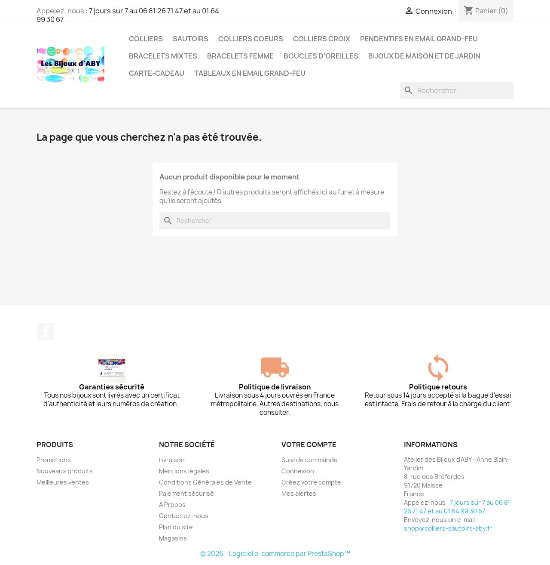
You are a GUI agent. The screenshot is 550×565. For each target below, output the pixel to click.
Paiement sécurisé (186, 493)
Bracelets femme (240, 56)
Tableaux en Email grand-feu (250, 73)
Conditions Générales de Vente (205, 482)
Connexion (297, 471)
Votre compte (308, 444)
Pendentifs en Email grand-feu (419, 38)
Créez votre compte (311, 482)
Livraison (172, 460)
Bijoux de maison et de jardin (424, 56)
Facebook (46, 331)
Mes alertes (298, 493)
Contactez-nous (183, 516)
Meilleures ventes (63, 482)
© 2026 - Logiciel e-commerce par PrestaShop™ (275, 553)
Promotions (54, 460)
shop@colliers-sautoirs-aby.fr (448, 528)
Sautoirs (190, 38)
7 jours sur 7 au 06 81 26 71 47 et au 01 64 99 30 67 (128, 15)
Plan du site (176, 527)
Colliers (146, 38)
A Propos (172, 504)
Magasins (173, 538)
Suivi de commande (309, 460)
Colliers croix (321, 38)
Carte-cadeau (156, 73)
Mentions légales (184, 471)
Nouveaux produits (65, 471)
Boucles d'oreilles (321, 56)
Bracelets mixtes (163, 56)
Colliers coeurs (250, 38)
